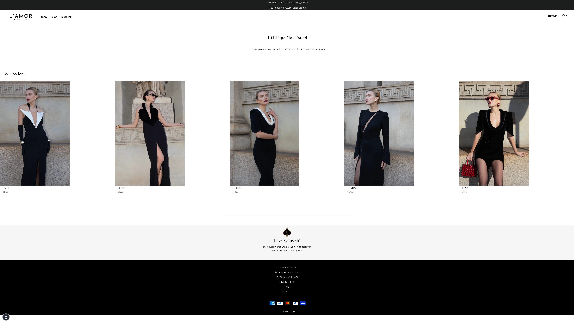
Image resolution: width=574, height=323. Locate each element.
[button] (6, 317)
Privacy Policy (287, 282)
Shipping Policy (287, 267)
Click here (298, 49)
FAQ (286, 287)
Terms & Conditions (287, 277)
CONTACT (552, 16)
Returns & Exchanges (287, 272)
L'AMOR (285, 312)
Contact (287, 292)
